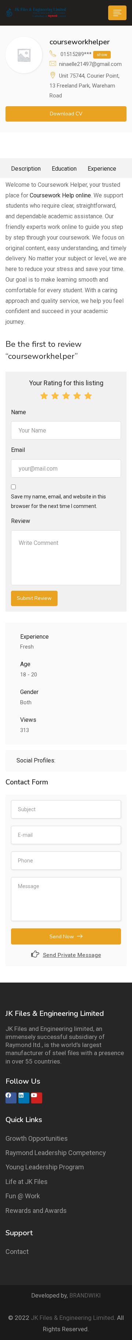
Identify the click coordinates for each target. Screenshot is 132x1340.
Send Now (62, 936)
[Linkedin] (23, 1097)
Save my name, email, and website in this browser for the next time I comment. (58, 501)
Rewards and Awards (36, 1210)
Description (26, 168)
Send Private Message (72, 955)
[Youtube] (36, 1097)
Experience (102, 168)
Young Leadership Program (45, 1167)
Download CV (66, 113)
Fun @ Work (23, 1196)
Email (18, 449)
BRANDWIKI (85, 1295)
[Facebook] (11, 1097)
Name (18, 412)
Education (64, 168)
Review (20, 520)
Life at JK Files (27, 1181)
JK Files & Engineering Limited (72, 1317)
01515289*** (83, 54)
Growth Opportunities (37, 1138)
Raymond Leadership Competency (56, 1153)
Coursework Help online (60, 195)
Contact (17, 1251)
